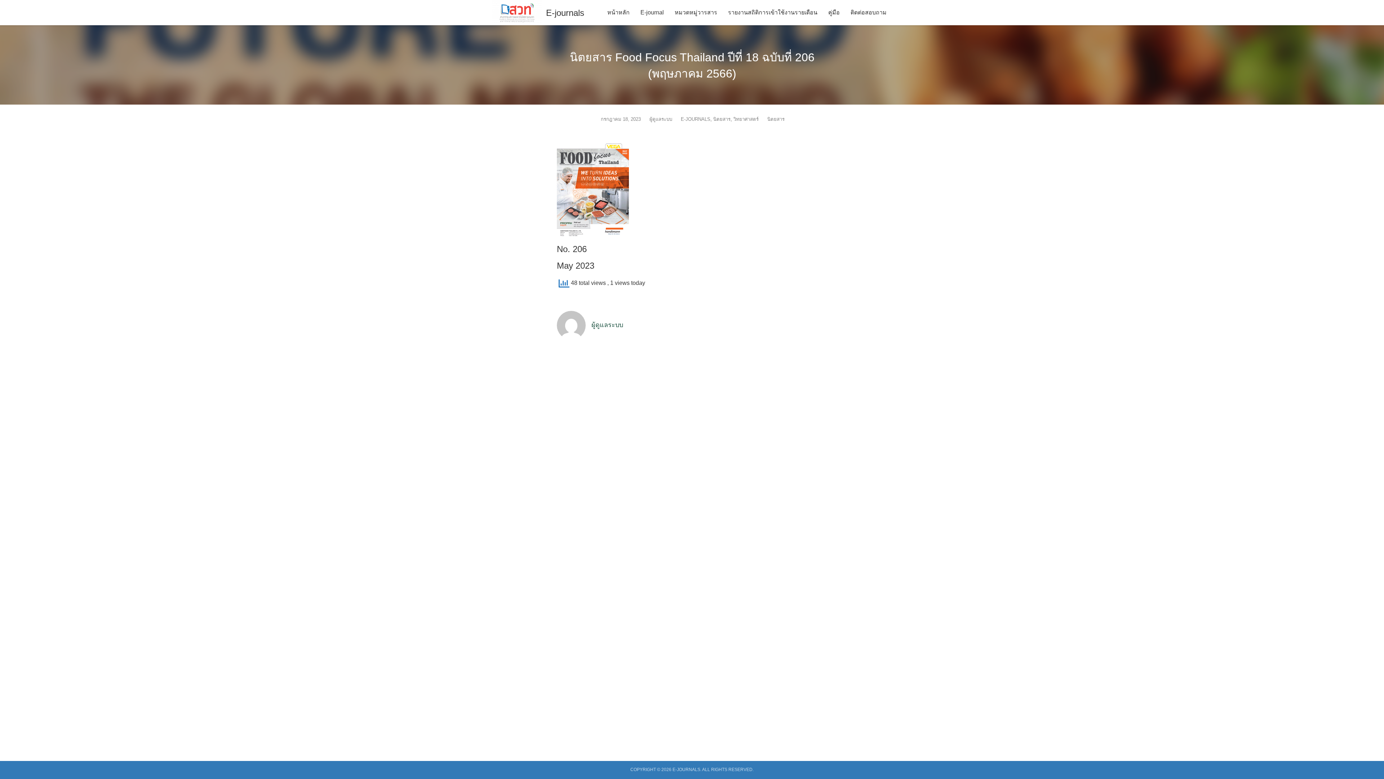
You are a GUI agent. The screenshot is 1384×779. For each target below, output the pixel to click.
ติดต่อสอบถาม (869, 12)
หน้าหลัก (618, 12)
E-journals (565, 13)
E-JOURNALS (695, 119)
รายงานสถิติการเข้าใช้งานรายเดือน (772, 12)
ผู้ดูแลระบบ (660, 119)
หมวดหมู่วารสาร (696, 12)
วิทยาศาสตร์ (746, 119)
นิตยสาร (722, 119)
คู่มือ (834, 12)
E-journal (652, 12)
